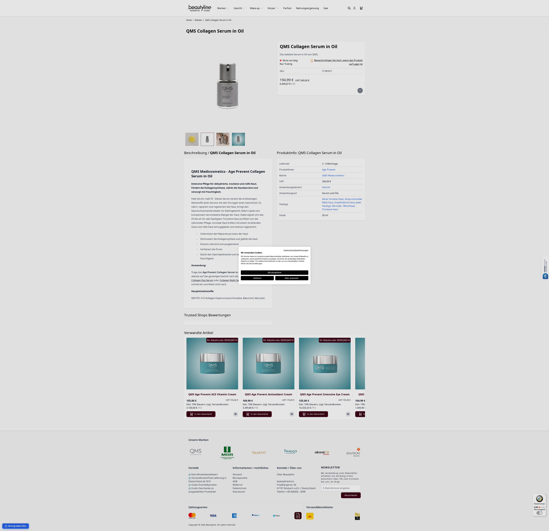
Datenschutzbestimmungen (296, 250)
